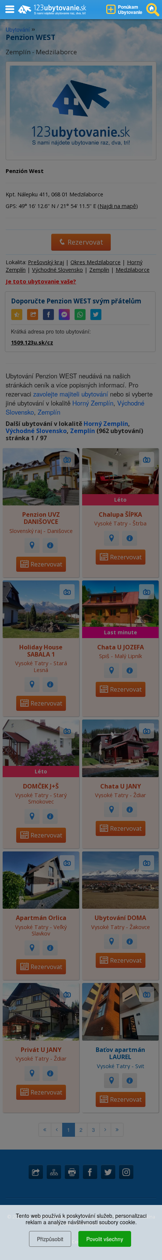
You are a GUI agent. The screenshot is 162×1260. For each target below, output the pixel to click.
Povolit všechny (104, 1239)
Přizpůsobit (50, 1239)
